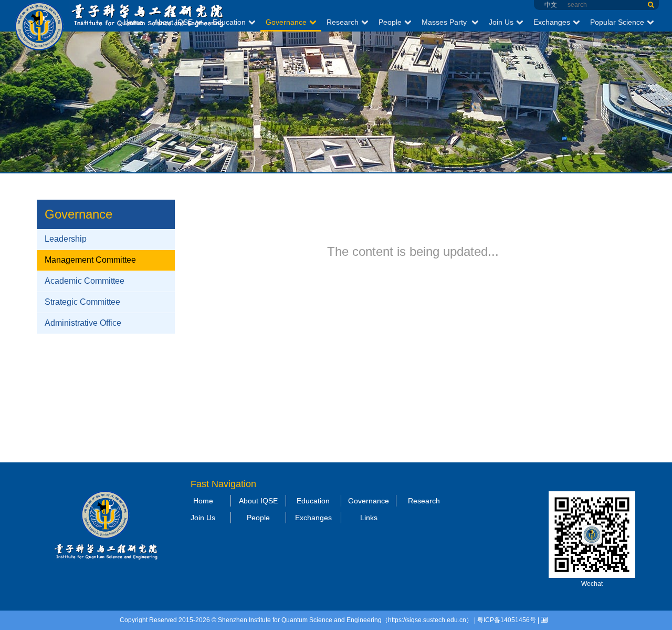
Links (368, 517)
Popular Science (617, 22)
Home (133, 22)
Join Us (501, 22)
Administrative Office (83, 322)
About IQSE (173, 22)
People (390, 22)
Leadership (66, 238)
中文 (550, 4)
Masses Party (445, 22)
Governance (286, 22)
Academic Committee (84, 280)
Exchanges (551, 22)
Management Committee (90, 259)
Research (343, 22)
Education (229, 22)
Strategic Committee (82, 301)
